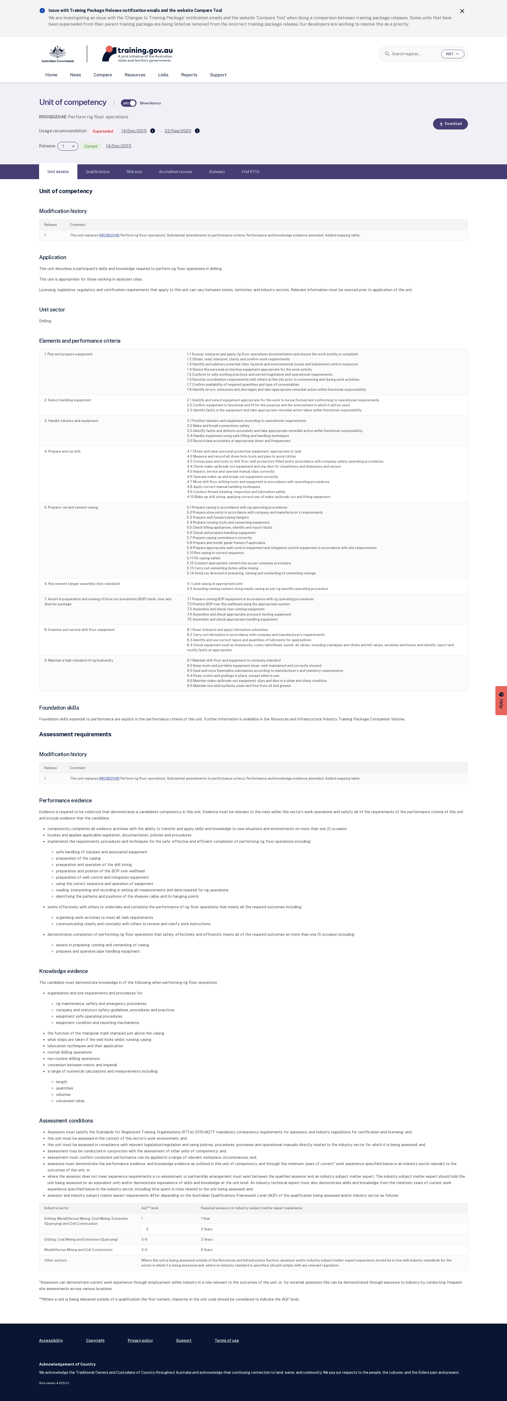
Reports (189, 74)
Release (47, 145)
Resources (135, 74)
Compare (103, 74)
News (75, 74)
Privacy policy (140, 1340)
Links (163, 74)
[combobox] (414, 54)
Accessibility (51, 1340)
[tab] (58, 171)
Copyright (95, 1340)
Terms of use (227, 1340)
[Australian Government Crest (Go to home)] (63, 53)
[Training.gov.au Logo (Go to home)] (130, 53)
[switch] (129, 103)
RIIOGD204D (109, 235)
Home (51, 74)
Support (218, 74)
